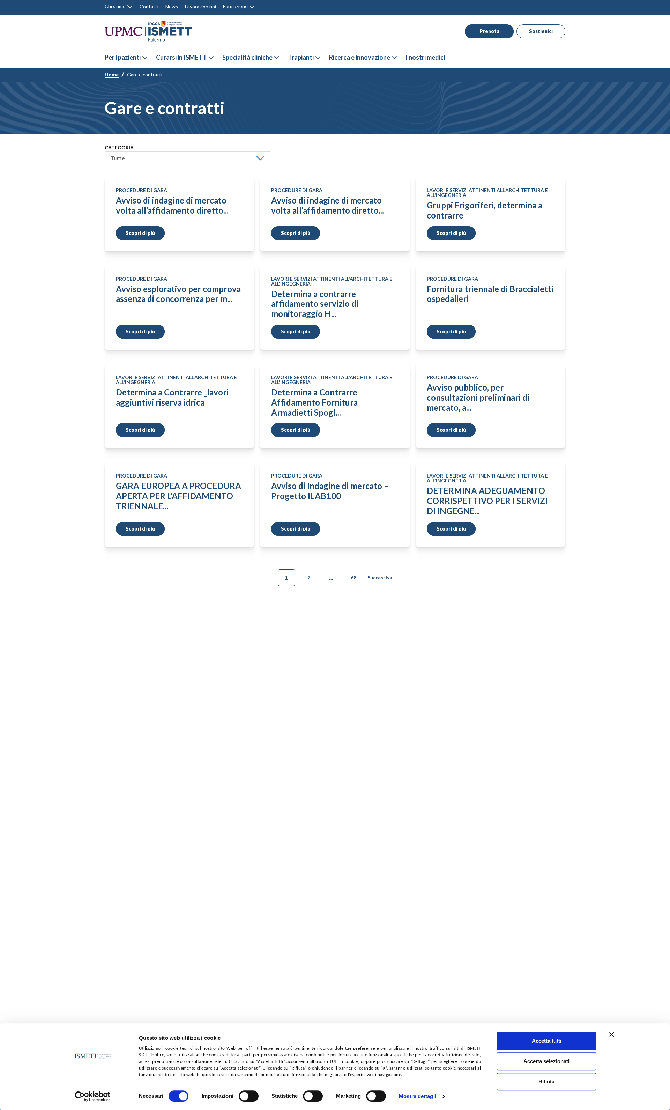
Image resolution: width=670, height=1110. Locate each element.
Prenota (489, 31)
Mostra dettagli (417, 1097)
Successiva (379, 577)
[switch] (249, 1096)
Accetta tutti (546, 1041)
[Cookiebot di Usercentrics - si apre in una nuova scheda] (92, 1096)
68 (353, 577)
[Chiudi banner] (611, 1034)
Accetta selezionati (546, 1061)
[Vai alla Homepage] (148, 31)
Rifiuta (546, 1082)
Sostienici (541, 31)
